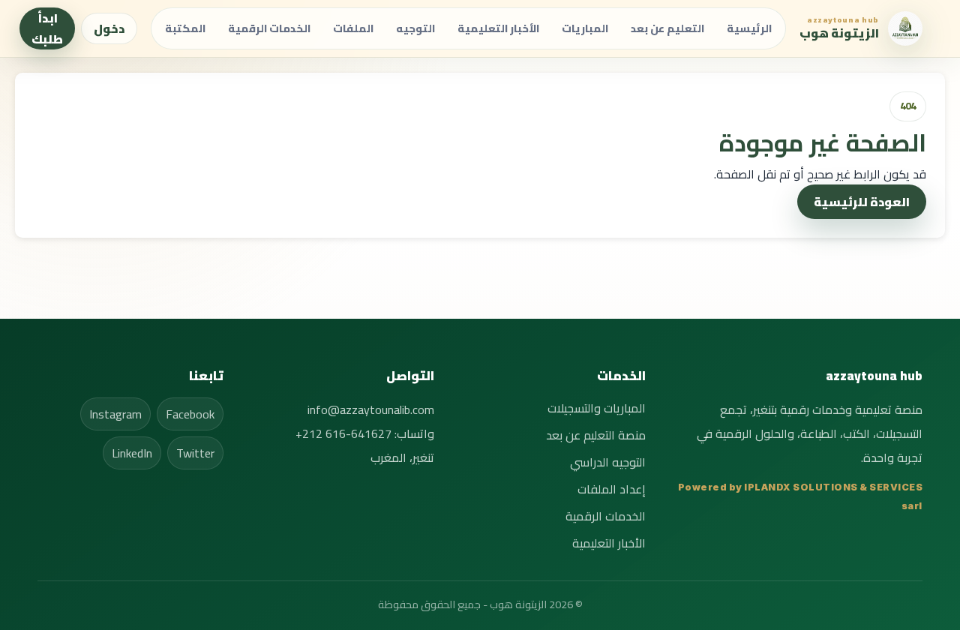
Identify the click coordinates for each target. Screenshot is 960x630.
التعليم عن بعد (667, 28)
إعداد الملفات (612, 489)
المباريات (585, 28)
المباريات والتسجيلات (597, 408)
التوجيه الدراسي (608, 462)
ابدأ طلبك (47, 29)
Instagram (115, 414)
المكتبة (185, 28)
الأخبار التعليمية (498, 28)
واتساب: (365, 433)
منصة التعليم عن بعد (596, 435)
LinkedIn (132, 453)
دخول (109, 28)
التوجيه (415, 28)
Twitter (195, 453)
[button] (861, 28)
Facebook (190, 414)
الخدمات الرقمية (269, 28)
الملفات (353, 28)
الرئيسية (749, 28)
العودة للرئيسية (862, 201)
